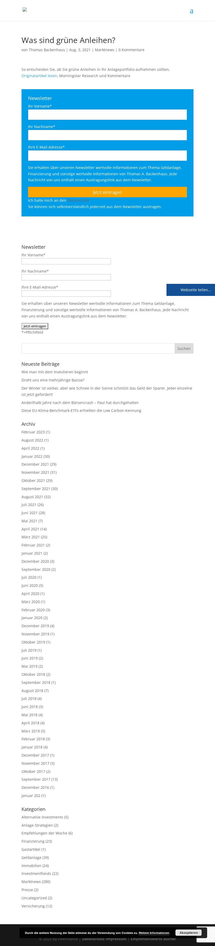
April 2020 (30, 593)
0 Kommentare (131, 49)
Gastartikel (31, 849)
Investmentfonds (36, 873)
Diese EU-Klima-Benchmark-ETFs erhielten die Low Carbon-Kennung (81, 410)
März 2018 (31, 731)
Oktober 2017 (33, 771)
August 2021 (32, 496)
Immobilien (31, 865)
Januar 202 (31, 795)
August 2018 (32, 690)
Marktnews (104, 49)
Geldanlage (31, 857)
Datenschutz (78, 200)
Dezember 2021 (35, 464)
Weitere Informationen (154, 933)
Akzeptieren (189, 932)
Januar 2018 (32, 747)
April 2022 (30, 448)
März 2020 (31, 601)
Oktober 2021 (33, 480)
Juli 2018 (29, 698)
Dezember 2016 (35, 787)
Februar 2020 (33, 609)
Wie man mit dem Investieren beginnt (55, 371)
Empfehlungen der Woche (44, 833)
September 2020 (36, 569)
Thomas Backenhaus (47, 49)
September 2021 (36, 488)
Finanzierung (33, 841)
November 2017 (35, 763)
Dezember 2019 (35, 625)
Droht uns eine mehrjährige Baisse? (53, 380)
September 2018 (36, 682)
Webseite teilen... (195, 289)
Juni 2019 (30, 658)
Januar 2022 (32, 456)
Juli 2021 (29, 504)
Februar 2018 (33, 738)
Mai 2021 (29, 520)
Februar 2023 (33, 431)
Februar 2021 (33, 545)
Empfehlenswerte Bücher (153, 938)
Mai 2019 (29, 666)
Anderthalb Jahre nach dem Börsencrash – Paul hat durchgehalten (80, 402)
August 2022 (32, 440)
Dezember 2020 (35, 561)
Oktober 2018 (33, 674)
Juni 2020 (30, 585)
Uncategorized (34, 897)
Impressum (116, 938)
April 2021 (30, 529)
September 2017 (36, 779)
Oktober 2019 (33, 642)
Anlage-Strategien (37, 825)
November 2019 (35, 633)
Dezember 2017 (35, 755)
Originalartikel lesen (39, 75)
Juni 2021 (30, 512)
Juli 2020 (29, 577)
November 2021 (35, 472)
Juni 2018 (30, 706)
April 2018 (30, 722)
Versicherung (33, 906)
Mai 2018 (29, 714)
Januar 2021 (32, 553)
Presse (27, 889)
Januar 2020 (32, 617)
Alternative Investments (42, 817)
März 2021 (31, 536)
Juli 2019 (29, 650)
